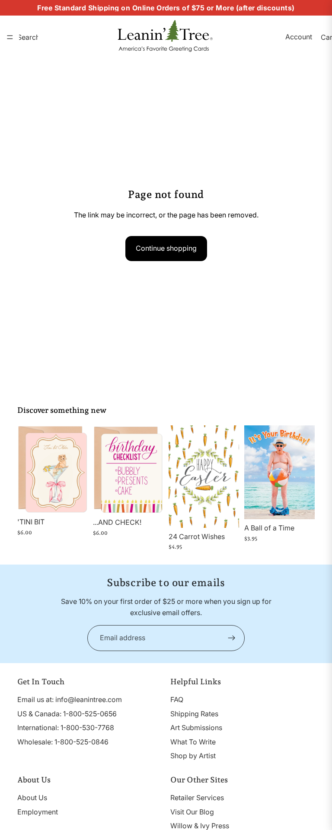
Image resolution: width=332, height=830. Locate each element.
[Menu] (10, 37)
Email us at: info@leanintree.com (69, 699)
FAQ (176, 699)
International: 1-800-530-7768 (65, 727)
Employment (37, 812)
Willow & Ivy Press (199, 825)
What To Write (193, 741)
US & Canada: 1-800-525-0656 (67, 713)
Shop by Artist (193, 756)
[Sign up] (232, 638)
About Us (32, 797)
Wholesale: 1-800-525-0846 (63, 741)
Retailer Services (197, 797)
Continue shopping (166, 248)
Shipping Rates (194, 713)
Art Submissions (196, 727)
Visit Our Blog (192, 812)
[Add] (74, 500)
